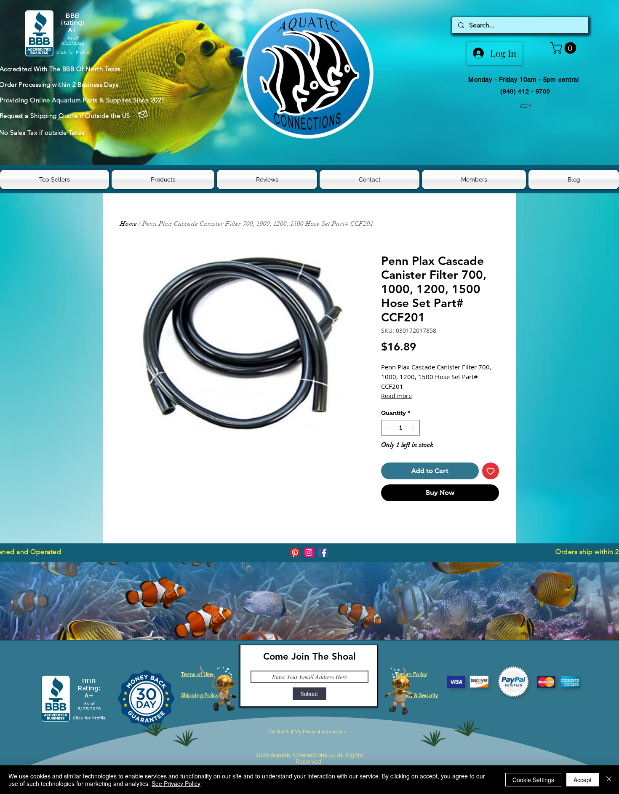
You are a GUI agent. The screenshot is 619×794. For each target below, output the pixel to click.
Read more (396, 396)
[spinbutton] (400, 427)
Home (128, 223)
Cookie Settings (533, 779)
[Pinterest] (295, 552)
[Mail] (143, 115)
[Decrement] (387, 427)
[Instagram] (309, 552)
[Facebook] (323, 552)
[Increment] (413, 427)
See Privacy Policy (176, 783)
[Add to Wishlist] (490, 470)
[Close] (609, 779)
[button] (564, 48)
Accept (583, 779)
